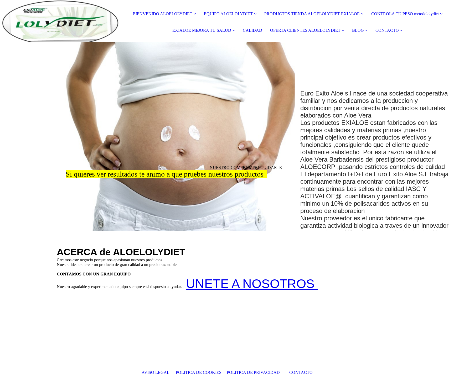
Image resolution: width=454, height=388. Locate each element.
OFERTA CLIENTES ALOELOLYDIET (305, 30)
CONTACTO (387, 30)
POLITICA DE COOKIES (199, 372)
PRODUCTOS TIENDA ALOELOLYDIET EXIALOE (312, 14)
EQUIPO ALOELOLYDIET (228, 14)
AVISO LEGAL (156, 372)
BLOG (358, 30)
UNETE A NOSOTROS (252, 284)
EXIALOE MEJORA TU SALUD (202, 30)
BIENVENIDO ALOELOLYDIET (162, 14)
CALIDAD (252, 30)
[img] (60, 21)
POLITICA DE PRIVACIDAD (255, 372)
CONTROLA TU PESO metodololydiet (405, 14)
